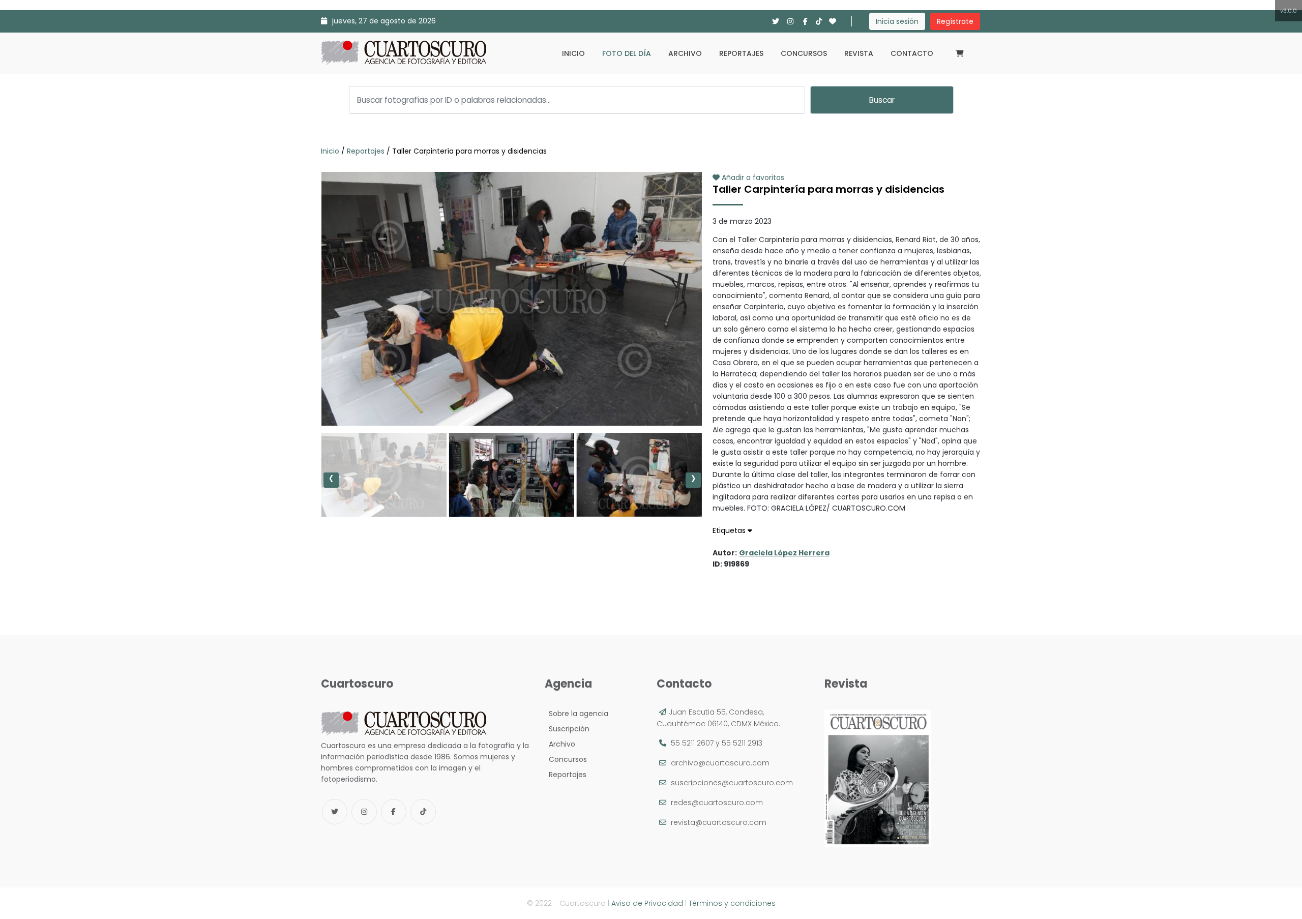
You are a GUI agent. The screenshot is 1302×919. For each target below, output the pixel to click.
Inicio (573, 53)
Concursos (804, 53)
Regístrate (955, 21)
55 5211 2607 (692, 743)
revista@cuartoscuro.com (718, 822)
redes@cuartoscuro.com (717, 802)
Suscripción (567, 729)
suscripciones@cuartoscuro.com (732, 783)
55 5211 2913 (742, 743)
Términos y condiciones (732, 903)
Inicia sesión (897, 21)
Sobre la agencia (576, 713)
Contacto (912, 53)
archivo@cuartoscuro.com (720, 763)
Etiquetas (730, 530)
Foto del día (626, 53)
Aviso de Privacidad (647, 903)
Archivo (685, 53)
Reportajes (741, 53)
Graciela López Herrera (784, 553)
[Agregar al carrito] (511, 395)
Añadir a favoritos (752, 177)
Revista (858, 53)
